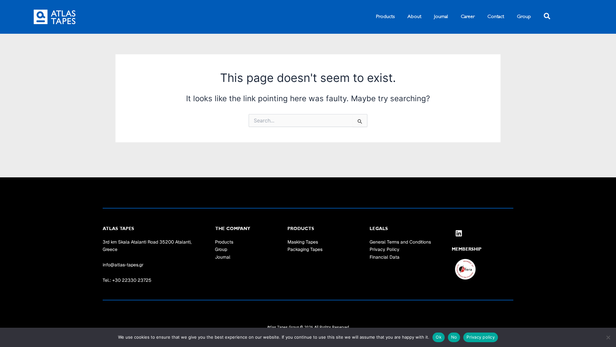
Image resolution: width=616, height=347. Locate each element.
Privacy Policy (384, 249)
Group (524, 16)
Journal (441, 16)
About (414, 16)
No (454, 337)
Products (385, 16)
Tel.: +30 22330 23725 (127, 280)
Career (468, 16)
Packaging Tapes (304, 249)
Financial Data (384, 257)
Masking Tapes (302, 242)
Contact (495, 16)
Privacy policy (480, 337)
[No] (608, 337)
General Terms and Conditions (400, 242)
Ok (438, 337)
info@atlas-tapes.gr (123, 265)
